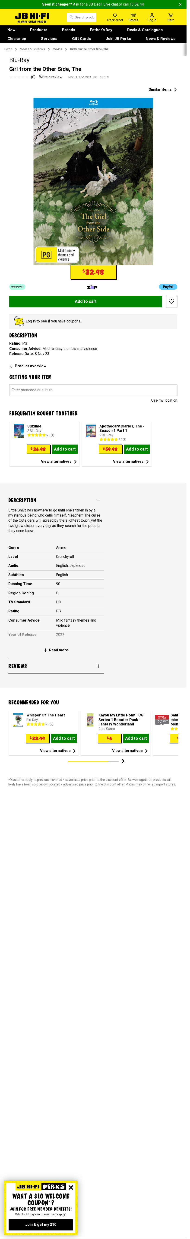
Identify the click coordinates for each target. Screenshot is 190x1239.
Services (49, 38)
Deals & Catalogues (145, 29)
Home (8, 49)
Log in (31, 321)
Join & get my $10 (40, 1224)
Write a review (50, 77)
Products (38, 29)
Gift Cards (81, 38)
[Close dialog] (71, 1187)
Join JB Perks (118, 38)
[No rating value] (20, 77)
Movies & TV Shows (32, 49)
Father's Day (101, 29)
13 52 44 (137, 4)
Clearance (16, 38)
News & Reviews (160, 38)
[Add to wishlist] (171, 301)
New (11, 29)
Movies (57, 49)
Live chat (110, 4)
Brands (68, 29)
